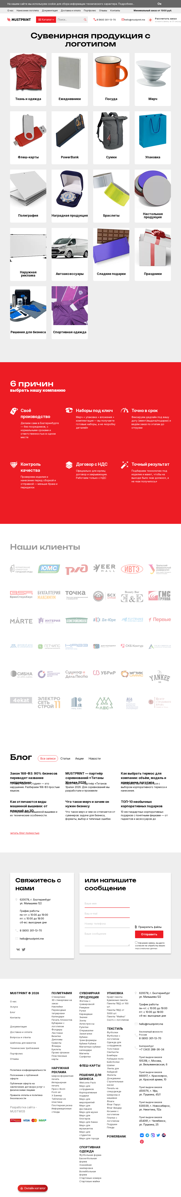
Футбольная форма (90, 1155)
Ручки (82, 1010)
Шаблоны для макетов (23, 1042)
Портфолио (90, 10)
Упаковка (115, 993)
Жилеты (111, 1075)
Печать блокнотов (62, 1019)
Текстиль (115, 1028)
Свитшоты (113, 1052)
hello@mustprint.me (134, 19)
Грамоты (56, 1042)
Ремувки (84, 1007)
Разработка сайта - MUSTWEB (23, 1109)
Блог (12, 1012)
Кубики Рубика (87, 1043)
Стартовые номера (90, 1178)
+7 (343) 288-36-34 (151, 1049)
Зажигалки (85, 1033)
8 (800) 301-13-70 (106, 19)
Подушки (112, 1124)
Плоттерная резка (62, 1105)
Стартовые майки (89, 1181)
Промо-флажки (60, 1052)
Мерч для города (89, 1138)
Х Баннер (57, 1095)
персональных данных (146, 948)
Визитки (56, 1036)
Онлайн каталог (35, 1188)
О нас (10, 10)
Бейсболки (113, 1061)
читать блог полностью (24, 832)
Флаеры (56, 1046)
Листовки (57, 1032)
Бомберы (112, 1055)
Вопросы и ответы (20, 1037)
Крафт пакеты (114, 996)
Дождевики (114, 1078)
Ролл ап (56, 1092)
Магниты (84, 1053)
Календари (58, 1016)
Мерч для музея (88, 1112)
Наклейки (57, 1006)
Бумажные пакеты (117, 1000)
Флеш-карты (89, 1065)
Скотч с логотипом (118, 1019)
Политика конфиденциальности (28, 1070)
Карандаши (85, 1014)
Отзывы (103, 10)
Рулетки (83, 1027)
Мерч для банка (88, 1121)
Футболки (112, 1032)
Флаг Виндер (114, 1107)
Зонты (82, 1020)
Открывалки (86, 1030)
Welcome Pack (87, 1082)
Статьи (65, 758)
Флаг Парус (114, 1104)
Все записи (48, 758)
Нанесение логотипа (28, 10)
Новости (95, 758)
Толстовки (113, 1048)
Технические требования (24, 1048)
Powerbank (116, 1136)
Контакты (115, 10)
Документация (50, 10)
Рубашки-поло (115, 1058)
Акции (79, 758)
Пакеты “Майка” (116, 1016)
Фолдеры (57, 1029)
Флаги (110, 1101)
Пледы (110, 1127)
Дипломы (57, 1039)
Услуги (14, 1006)
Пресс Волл (58, 1088)
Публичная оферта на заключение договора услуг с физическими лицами (27, 1086)
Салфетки (85, 1056)
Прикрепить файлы (150, 926)
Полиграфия (62, 993)
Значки (83, 1017)
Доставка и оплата (71, 10)
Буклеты (56, 1049)
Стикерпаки (58, 996)
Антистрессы (86, 1023)
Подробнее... (126, 3)
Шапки (111, 1065)
